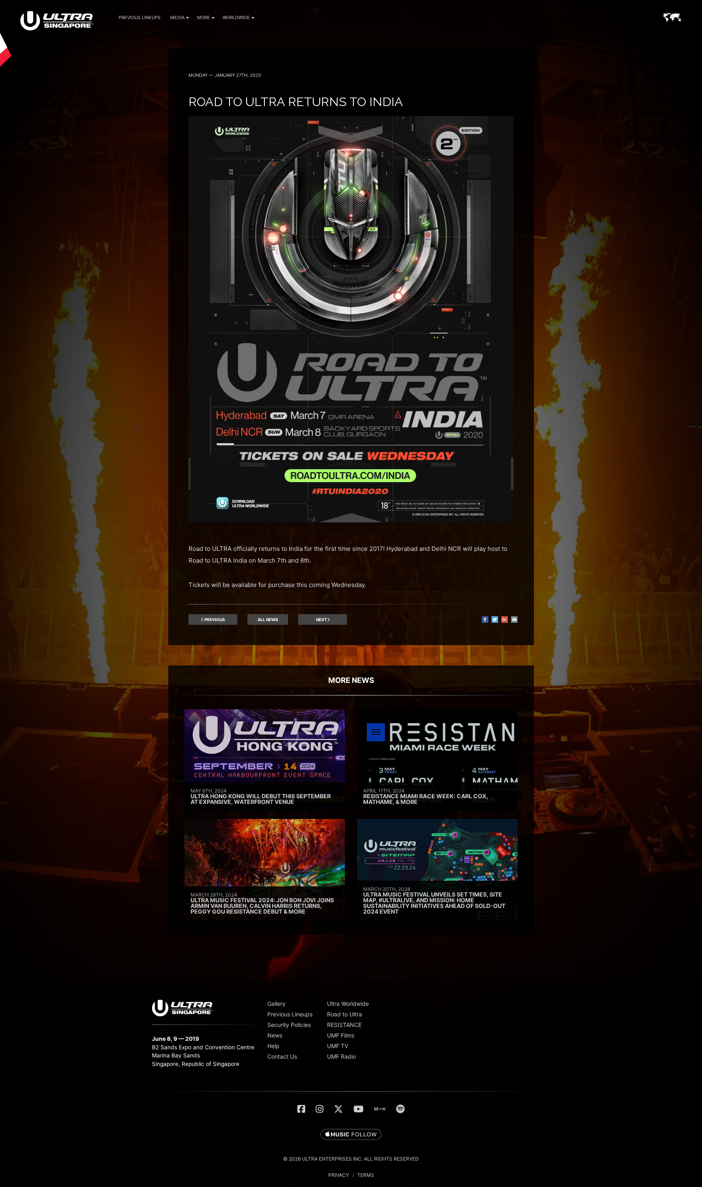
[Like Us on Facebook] (301, 1109)
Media (177, 17)
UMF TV (337, 1045)
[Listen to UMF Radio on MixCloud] (380, 1109)
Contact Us (282, 1056)
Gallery (276, 1003)
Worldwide (236, 17)
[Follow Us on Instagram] (319, 1109)
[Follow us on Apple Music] (351, 1135)
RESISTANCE (344, 1024)
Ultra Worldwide (348, 1003)
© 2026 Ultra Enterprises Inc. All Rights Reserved (351, 1159)
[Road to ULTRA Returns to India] (351, 520)
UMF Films (340, 1035)
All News (268, 619)
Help (273, 1045)
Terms (365, 1175)
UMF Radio (341, 1056)
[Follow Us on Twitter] (338, 1109)
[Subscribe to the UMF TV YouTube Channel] (358, 1109)
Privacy (338, 1175)
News (274, 1035)
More (203, 17)
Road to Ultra (344, 1014)
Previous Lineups (139, 17)
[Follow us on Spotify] (400, 1109)
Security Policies (289, 1024)
